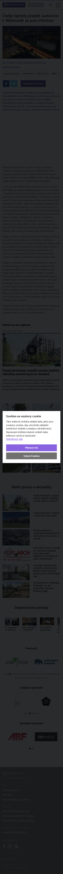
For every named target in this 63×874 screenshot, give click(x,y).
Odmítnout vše (14, 439)
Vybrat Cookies (31, 455)
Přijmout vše (31, 447)
